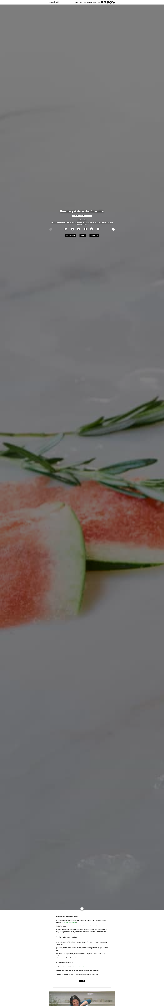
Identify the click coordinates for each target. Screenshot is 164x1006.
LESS (81, 981)
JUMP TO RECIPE (70, 235)
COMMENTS (93, 235)
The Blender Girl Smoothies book (69, 922)
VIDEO (82, 235)
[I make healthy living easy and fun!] (61, 2)
